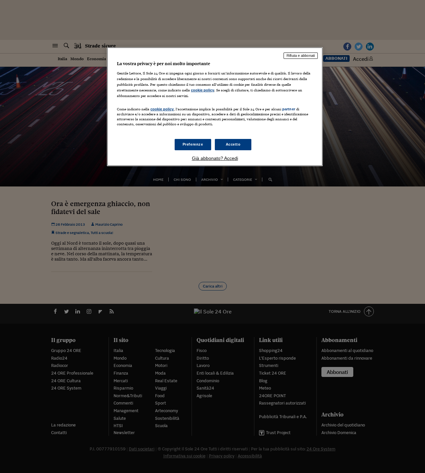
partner (288, 109)
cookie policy (202, 90)
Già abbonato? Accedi (215, 158)
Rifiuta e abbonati (301, 56)
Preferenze (193, 144)
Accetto (233, 144)
